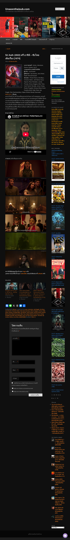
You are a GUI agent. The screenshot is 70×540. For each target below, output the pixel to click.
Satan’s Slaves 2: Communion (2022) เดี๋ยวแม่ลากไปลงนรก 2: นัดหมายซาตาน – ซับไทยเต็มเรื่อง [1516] (39, 294)
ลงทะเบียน (24, 273)
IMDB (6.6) (8, 94)
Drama (40, 311)
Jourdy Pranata (37, 312)
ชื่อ (15, 361)
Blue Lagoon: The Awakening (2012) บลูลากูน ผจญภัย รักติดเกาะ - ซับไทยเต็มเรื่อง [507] (59, 501)
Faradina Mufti (16, 312)
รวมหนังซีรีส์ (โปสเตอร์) (30, 39)
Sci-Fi (24, 315)
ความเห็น (16, 338)
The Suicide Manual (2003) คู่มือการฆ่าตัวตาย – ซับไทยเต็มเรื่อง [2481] (58, 406)
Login (58, 77)
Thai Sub (40, 315)
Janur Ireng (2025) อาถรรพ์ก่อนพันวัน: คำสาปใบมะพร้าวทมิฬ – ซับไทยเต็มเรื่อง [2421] (25, 293)
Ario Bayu (42, 309)
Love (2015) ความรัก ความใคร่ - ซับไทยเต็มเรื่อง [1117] (59, 474)
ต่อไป (44, 49)
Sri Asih (28, 315)
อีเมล (15, 370)
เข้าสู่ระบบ (51, 39)
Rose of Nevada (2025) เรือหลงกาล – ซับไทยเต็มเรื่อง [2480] (58, 411)
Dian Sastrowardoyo (25, 311)
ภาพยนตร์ (15, 39)
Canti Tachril (8, 311)
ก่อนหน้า (7, 49)
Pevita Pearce (36, 314)
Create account (55, 79)
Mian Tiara (23, 314)
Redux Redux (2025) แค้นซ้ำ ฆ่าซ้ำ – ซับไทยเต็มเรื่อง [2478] (58, 424)
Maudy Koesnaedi (16, 314)
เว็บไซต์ (15, 378)
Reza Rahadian (18, 315)
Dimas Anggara (34, 311)
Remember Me (57, 72)
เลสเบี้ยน (56, 132)
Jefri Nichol (23, 312)
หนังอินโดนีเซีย (22, 317)
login (24, 271)
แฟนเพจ (40, 273)
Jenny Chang (30, 312)
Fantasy (11, 312)
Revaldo (12, 315)
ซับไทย (11, 317)
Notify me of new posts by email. (21, 391)
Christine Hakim (16, 311)
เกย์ (52, 132)
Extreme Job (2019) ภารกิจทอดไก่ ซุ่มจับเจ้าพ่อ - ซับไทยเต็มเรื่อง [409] (59, 491)
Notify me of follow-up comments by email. (23, 388)
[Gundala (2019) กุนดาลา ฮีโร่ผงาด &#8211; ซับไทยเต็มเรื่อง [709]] (11, 286)
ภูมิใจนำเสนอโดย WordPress (35, 534)
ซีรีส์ (21, 39)
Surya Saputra (33, 315)
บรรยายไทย (16, 317)
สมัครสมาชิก (9, 43)
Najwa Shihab (29, 314)
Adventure (30, 309)
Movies (14, 309)
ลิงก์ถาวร (34, 317)
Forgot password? (60, 81)
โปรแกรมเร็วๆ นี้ (43, 39)
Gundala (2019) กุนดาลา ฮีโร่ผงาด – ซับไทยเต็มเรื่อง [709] (11, 292)
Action (26, 309)
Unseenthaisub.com (17, 9)
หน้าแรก (8, 39)
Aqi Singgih (36, 309)
